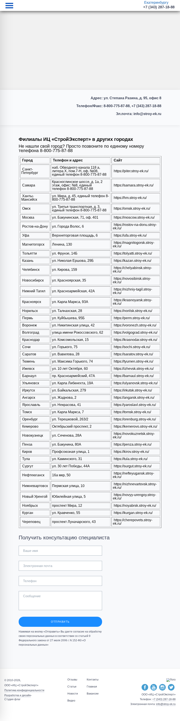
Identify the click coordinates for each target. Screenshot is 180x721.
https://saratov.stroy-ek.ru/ (133, 354)
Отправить (60, 621)
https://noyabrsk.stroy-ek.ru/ (134, 505)
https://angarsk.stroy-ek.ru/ (133, 397)
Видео (71, 700)
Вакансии (93, 693)
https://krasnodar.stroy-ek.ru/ (135, 340)
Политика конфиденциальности (24, 690)
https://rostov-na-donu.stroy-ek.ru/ (135, 226)
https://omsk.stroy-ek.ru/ (131, 208)
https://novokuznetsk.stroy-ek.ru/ (134, 435)
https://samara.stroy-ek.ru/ (133, 185)
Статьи (71, 686)
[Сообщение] (60, 609)
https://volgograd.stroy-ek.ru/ (135, 332)
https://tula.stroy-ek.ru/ (130, 459)
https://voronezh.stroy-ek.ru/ (134, 325)
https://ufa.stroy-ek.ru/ (130, 235)
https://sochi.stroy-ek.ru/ (131, 347)
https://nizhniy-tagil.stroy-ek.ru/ (132, 291)
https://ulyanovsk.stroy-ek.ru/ (135, 383)
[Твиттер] (171, 687)
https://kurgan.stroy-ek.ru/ (133, 513)
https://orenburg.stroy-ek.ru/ (134, 419)
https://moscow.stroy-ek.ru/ (134, 217)
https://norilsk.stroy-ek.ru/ (132, 311)
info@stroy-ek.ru (166, 704)
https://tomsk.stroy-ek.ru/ (132, 412)
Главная (92, 686)
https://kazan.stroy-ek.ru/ (132, 260)
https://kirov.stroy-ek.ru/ (131, 452)
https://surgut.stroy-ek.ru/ (132, 466)
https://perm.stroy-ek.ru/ (131, 318)
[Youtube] (153, 687)
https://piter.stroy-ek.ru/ (131, 171)
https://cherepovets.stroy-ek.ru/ (132, 521)
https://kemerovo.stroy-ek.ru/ (135, 426)
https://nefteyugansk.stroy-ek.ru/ (133, 475)
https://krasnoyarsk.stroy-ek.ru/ (132, 301)
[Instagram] (162, 687)
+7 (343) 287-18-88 (159, 7)
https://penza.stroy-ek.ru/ (132, 444)
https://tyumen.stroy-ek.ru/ (133, 361)
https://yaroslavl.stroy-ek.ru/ (134, 405)
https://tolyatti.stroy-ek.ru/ (132, 253)
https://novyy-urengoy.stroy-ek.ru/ (134, 496)
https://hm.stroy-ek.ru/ (130, 198)
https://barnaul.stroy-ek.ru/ (133, 376)
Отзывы (72, 679)
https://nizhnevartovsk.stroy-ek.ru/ (135, 485)
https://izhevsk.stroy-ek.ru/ (133, 368)
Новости (72, 693)
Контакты (93, 679)
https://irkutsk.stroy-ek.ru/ (132, 390)
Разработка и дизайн (17, 695)
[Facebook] (145, 687)
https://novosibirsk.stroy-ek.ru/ (132, 280)
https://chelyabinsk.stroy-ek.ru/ (132, 269)
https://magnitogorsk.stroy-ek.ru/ (133, 244)
